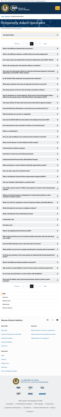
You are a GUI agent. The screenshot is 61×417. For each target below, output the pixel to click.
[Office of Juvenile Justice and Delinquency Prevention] (19, 395)
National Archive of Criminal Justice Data (42, 330)
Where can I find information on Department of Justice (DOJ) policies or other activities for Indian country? (27, 196)
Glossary (3, 359)
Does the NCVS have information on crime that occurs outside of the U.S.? (25, 108)
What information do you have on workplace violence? (19, 208)
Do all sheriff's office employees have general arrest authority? (22, 78)
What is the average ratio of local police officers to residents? (22, 65)
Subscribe (4, 367)
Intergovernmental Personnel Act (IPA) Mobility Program (20, 159)
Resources (7, 16)
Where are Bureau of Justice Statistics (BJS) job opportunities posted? (24, 165)
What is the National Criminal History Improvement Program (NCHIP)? (24, 176)
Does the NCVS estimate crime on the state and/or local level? (22, 243)
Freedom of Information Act (41, 407)
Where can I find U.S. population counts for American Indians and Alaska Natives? (28, 202)
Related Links (5, 363)
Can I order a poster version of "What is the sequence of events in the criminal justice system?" (29, 188)
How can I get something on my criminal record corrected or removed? (24, 137)
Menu (57, 8)
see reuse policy (17, 28)
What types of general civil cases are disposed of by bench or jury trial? (25, 84)
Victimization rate (8, 219)
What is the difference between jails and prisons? (18, 48)
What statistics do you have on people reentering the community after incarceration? (29, 249)
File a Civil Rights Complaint (9, 371)
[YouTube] (58, 321)
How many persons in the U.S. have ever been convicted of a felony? (24, 90)
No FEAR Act (27, 407)
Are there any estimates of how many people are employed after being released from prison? (29, 255)
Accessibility (9, 404)
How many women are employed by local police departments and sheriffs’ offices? (28, 60)
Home (2, 16)
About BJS (4, 330)
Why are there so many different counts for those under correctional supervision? (28, 268)
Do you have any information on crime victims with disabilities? (22, 273)
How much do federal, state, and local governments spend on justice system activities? (26, 280)
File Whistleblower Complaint (24, 404)
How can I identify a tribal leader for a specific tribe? (19, 182)
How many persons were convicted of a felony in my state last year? (24, 125)
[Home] (20, 8)
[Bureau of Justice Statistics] (30, 390)
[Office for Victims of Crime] (30, 395)
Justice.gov (30, 411)
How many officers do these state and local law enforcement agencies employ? (27, 103)
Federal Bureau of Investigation (40, 338)
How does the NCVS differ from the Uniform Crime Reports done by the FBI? (26, 120)
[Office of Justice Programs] (5, 8)
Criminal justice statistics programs (14, 148)
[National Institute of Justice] (42, 389)
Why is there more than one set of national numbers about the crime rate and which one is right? (28, 237)
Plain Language (39, 404)
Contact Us (4, 346)
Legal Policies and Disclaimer (13, 407)
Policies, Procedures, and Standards (11, 334)
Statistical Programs (7, 338)
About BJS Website (6, 342)
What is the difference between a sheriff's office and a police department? (25, 54)
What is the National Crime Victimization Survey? (18, 214)
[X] (53, 321)
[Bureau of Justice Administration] (18, 389)
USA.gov (53, 407)
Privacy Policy (49, 404)
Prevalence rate (7, 225)
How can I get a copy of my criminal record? (16, 171)
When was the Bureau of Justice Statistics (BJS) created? (20, 142)
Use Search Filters (8, 35)
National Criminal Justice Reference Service (43, 334)
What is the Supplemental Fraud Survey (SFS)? (17, 231)
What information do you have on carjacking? (17, 114)
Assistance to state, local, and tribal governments (18, 154)
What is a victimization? (10, 131)
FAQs (2, 355)
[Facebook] (48, 321)
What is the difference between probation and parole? (19, 262)
